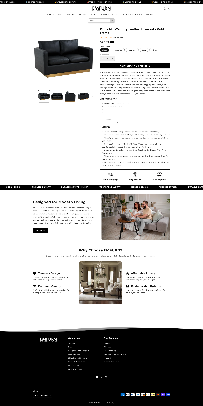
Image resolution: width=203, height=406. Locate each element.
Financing (108, 343)
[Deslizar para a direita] (92, 96)
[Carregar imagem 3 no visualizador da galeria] (70, 96)
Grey (144, 50)
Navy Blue (132, 50)
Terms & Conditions (76, 362)
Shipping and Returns (77, 358)
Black (104, 50)
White (154, 50)
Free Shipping (74, 354)
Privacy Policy (74, 365)
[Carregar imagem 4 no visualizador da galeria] (83, 96)
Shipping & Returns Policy (115, 354)
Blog (70, 347)
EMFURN (97, 403)
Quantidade (104, 55)
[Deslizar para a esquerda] (35, 96)
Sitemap (71, 343)
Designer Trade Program (78, 351)
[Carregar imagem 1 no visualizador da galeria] (44, 96)
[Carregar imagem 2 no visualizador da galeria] (57, 96)
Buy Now (40, 230)
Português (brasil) (41, 395)
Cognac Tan (117, 50)
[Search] (112, 21)
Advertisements (75, 369)
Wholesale (108, 347)
